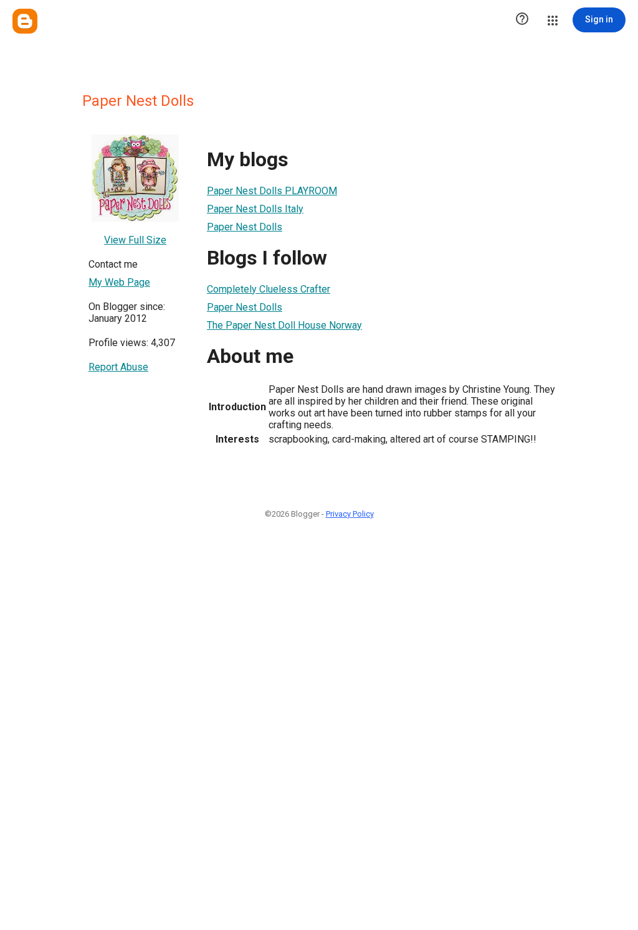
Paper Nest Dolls (244, 227)
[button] (522, 20)
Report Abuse (118, 367)
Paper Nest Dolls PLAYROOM (272, 191)
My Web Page (119, 282)
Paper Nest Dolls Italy (255, 209)
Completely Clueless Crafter (268, 289)
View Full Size (135, 240)
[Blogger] (24, 21)
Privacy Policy (350, 514)
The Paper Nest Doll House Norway (284, 325)
